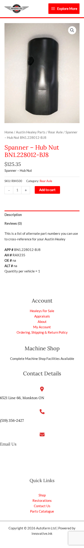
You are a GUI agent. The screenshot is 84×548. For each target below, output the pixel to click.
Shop (42, 495)
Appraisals (42, 316)
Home (8, 132)
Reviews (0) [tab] (13, 223)
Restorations (42, 500)
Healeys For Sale (42, 311)
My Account (42, 327)
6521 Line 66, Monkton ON (22, 398)
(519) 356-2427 (12, 420)
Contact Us (42, 506)
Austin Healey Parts (30, 132)
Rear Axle (55, 132)
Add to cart (47, 190)
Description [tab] (13, 215)
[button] (72, 30)
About (42, 322)
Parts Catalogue (42, 511)
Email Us (8, 444)
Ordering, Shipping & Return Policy (42, 332)
